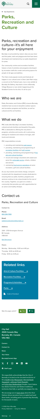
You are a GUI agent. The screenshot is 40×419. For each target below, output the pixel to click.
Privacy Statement (7, 409)
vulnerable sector (18, 160)
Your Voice (5, 355)
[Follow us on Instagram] (12, 363)
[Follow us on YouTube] (17, 363)
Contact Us (6, 347)
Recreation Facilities (12, 277)
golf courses (26, 150)
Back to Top (36, 320)
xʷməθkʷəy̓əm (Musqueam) (13, 380)
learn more (20, 393)
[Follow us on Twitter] (3, 363)
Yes (23, 311)
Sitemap (4, 416)
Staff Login (8, 368)
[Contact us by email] (26, 363)
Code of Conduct (13, 294)
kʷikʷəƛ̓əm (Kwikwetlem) (13, 384)
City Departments (9, 12)
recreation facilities (12, 150)
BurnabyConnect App (9, 358)
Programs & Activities (13, 282)
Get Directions (6, 240)
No (32, 311)
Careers (4, 343)
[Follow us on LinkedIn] (22, 363)
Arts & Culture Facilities (14, 271)
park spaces (28, 145)
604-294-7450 (7, 214)
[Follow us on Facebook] (7, 363)
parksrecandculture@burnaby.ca (12, 221)
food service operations (22, 165)
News (4, 351)
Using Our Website (20, 409)
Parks (6, 288)
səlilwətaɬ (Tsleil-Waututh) (19, 382)
